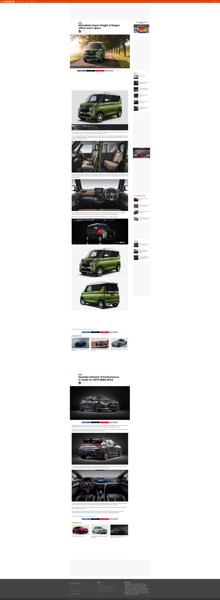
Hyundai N (94, 516)
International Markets (129, 584)
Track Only (137, 591)
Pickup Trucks (127, 594)
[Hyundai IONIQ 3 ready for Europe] (80, 534)
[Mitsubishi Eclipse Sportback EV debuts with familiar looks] (80, 348)
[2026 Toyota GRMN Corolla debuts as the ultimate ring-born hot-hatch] (119, 534)
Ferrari (137, 594)
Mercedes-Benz (128, 585)
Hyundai (90, 516)
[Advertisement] (110, 12)
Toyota (133, 585)
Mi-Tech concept (81, 132)
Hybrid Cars (138, 585)
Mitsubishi (93, 329)
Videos (27, 1)
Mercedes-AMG (140, 588)
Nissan (129, 591)
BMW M (132, 592)
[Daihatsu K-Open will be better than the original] (119, 348)
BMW (142, 585)
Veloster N (92, 426)
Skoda (126, 591)
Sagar (85, 30)
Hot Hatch (86, 516)
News (18, 1)
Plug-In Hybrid (146, 588)
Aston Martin (136, 592)
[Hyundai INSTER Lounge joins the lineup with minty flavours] (100, 534)
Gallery (22, 1)
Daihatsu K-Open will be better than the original (119, 349)
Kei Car (89, 329)
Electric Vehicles (138, 584)
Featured (144, 584)
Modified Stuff (33, 1)
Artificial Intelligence (144, 592)
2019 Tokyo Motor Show (82, 329)
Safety (141, 591)
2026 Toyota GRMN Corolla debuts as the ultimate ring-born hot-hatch (118, 537)
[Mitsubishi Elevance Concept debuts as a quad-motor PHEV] (100, 348)
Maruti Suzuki (127, 588)
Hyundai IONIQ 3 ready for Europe (78, 536)
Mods (133, 591)
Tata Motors (133, 588)
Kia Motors (146, 591)
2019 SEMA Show (81, 516)
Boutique (133, 594)
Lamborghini (127, 592)
